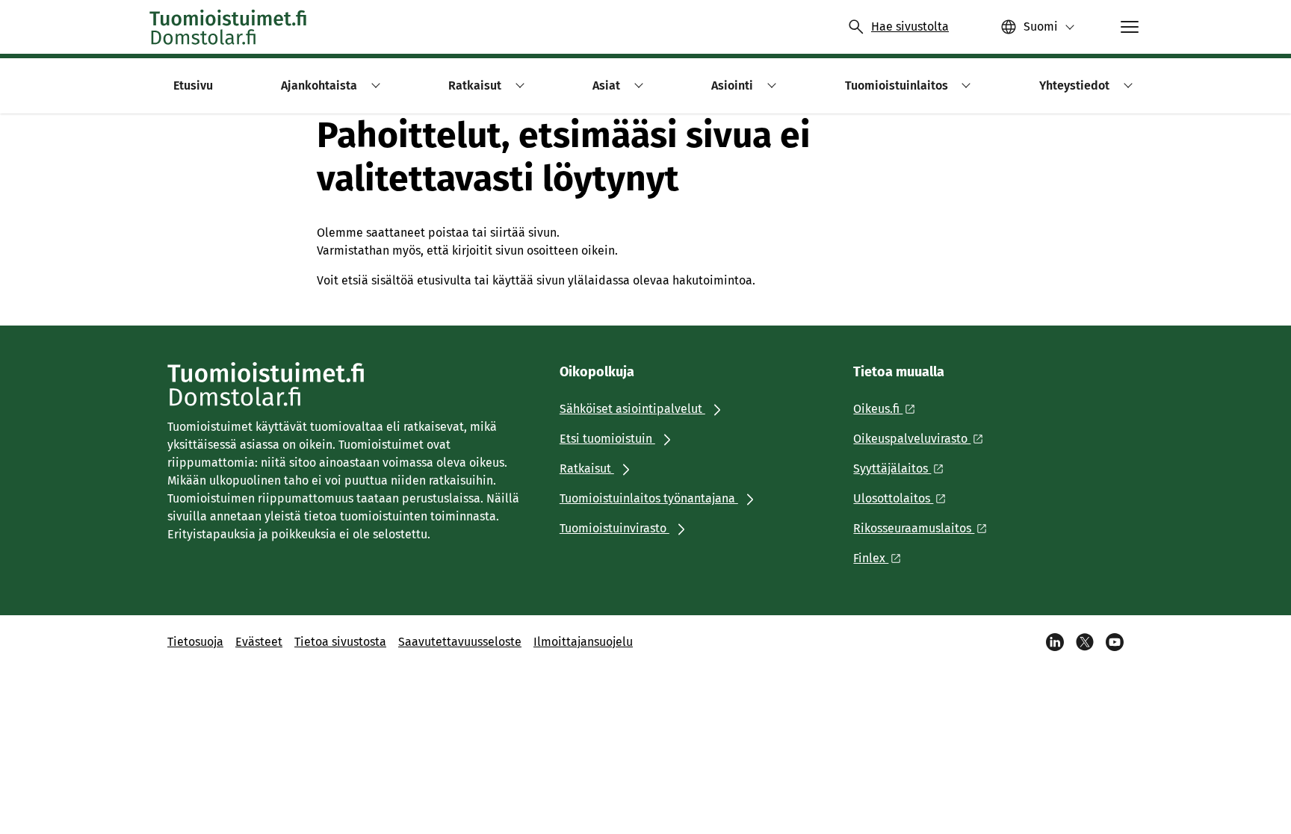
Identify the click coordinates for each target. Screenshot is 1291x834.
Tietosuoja (195, 642)
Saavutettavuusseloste (459, 642)
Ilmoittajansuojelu (583, 642)
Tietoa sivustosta (340, 642)
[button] (373, 85)
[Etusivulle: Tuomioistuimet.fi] (229, 27)
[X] (1085, 642)
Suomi (1041, 26)
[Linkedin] (1055, 642)
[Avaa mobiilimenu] (1130, 26)
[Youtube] (1115, 642)
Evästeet (258, 642)
